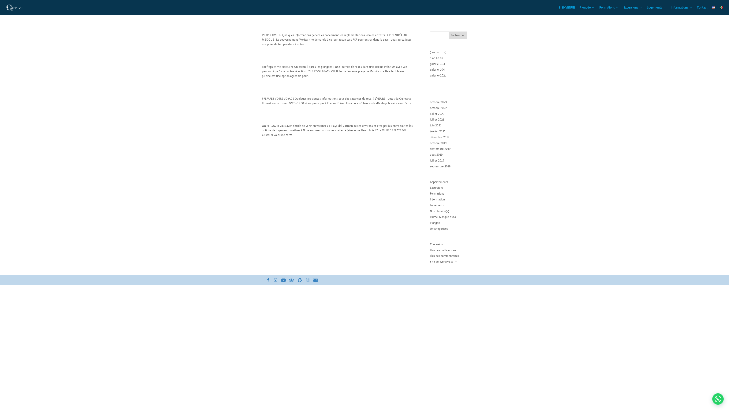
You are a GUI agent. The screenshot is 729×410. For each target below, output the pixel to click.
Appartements (439, 182)
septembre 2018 (440, 166)
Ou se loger (273, 119)
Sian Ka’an (436, 58)
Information (437, 199)
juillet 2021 (437, 119)
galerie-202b (438, 75)
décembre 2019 (440, 137)
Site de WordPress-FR (443, 261)
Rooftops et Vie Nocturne (287, 60)
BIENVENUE (567, 7)
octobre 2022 (438, 108)
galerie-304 (437, 64)
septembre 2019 (440, 149)
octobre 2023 (438, 102)
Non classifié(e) (439, 211)
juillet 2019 (437, 160)
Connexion (436, 244)
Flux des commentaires (444, 256)
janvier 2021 (437, 131)
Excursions (630, 7)
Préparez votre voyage (284, 92)
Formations (607, 7)
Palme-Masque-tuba (443, 217)
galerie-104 (437, 69)
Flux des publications (443, 250)
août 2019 (436, 154)
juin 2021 (435, 125)
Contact (702, 7)
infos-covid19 (276, 29)
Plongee (435, 223)
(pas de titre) (438, 52)
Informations (679, 7)
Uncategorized (439, 228)
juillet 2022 (437, 114)
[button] (718, 399)
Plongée (585, 7)
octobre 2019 (438, 143)
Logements (654, 7)
